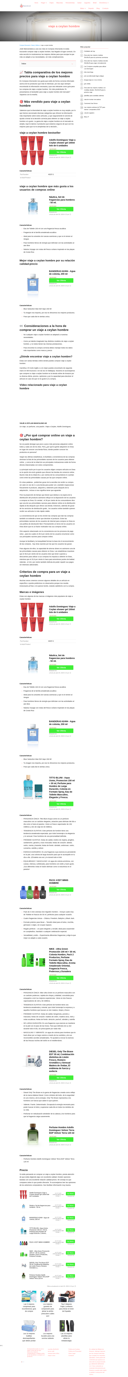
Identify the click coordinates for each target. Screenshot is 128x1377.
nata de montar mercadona (92, 99)
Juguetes (87, 3)
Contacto (105, 8)
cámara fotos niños (53, 1353)
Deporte (91, 8)
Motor (82, 8)
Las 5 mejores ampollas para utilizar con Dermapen (95, 67)
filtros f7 (86, 117)
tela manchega (88, 72)
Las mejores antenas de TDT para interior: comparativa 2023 (94, 108)
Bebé (95, 3)
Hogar (43, 3)
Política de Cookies (74, 1349)
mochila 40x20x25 (53, 1349)
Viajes (51, 3)
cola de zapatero (89, 113)
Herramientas (70, 3)
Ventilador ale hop (89, 51)
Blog (98, 8)
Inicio (36, 3)
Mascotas (59, 3)
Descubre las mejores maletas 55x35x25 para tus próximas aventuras (96, 56)
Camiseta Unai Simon (91, 103)
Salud (79, 3)
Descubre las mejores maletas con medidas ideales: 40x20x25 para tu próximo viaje (95, 90)
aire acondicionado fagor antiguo (94, 76)
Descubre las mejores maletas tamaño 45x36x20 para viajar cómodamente (96, 62)
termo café (51, 1351)
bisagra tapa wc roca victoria (93, 80)
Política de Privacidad (74, 1351)
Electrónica (103, 3)
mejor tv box (51, 1355)
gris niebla (87, 84)
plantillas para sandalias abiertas (94, 95)
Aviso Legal (71, 1353)
